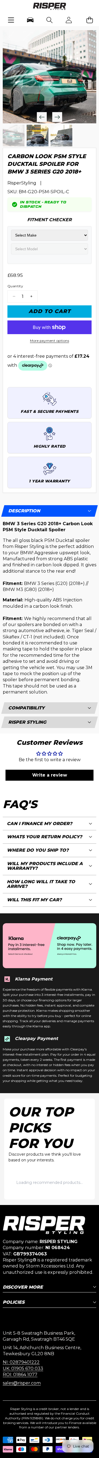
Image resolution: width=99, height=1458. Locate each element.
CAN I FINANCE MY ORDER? (39, 823)
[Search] (49, 20)
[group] (13, 135)
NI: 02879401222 (21, 1362)
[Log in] (68, 20)
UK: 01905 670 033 (23, 1368)
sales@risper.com (22, 1383)
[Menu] (11, 20)
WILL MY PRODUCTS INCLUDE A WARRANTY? (45, 866)
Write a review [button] (49, 775)
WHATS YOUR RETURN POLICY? (44, 836)
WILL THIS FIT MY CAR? (34, 899)
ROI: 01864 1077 (20, 1374)
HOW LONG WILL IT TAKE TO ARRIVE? (41, 884)
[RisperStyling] (49, 7)
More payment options (49, 341)
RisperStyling (21, 183)
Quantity (15, 286)
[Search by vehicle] (30, 20)
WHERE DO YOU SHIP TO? (38, 850)
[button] (89, 20)
